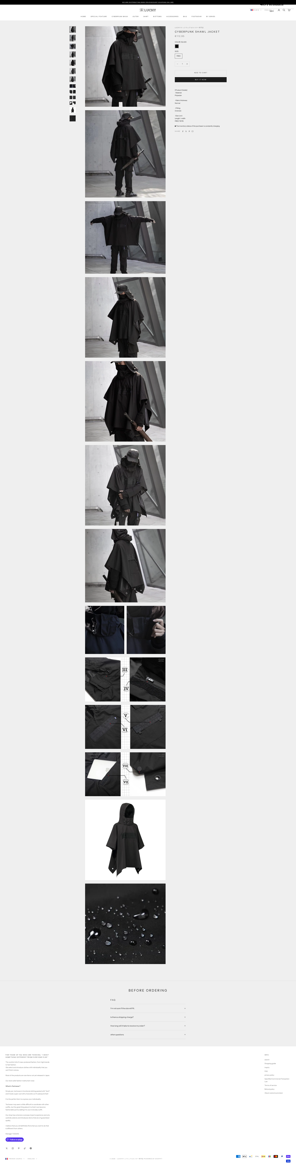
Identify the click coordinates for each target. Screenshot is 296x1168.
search (267, 1060)
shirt (146, 16)
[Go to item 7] (72, 79)
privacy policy (269, 1075)
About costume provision (274, 1093)
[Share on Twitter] (186, 131)
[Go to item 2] (72, 38)
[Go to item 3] (72, 46)
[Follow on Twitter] (7, 1148)
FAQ (266, 1071)
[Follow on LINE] (31, 1148)
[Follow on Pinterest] (19, 1148)
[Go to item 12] (72, 110)
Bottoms (157, 16)
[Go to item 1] (72, 29)
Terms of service (271, 1085)
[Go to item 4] (72, 54)
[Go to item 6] (72, 71)
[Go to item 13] (72, 118)
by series (210, 16)
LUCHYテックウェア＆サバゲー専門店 (189, 27)
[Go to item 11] (72, 103)
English (31, 1159)
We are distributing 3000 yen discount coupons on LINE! (148, 2)
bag (185, 16)
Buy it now (201, 80)
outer (136, 16)
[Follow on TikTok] (25, 1148)
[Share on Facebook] (183, 131)
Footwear (197, 16)
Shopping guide (270, 1063)
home (83, 16)
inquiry (267, 1067)
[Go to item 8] (72, 86)
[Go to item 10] (72, 97)
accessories (172, 16)
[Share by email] (192, 131)
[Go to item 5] (72, 63)
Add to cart (200, 73)
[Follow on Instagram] (13, 1148)
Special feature (99, 16)
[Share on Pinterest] (189, 131)
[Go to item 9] (72, 92)
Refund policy (269, 1089)
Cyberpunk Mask (120, 16)
